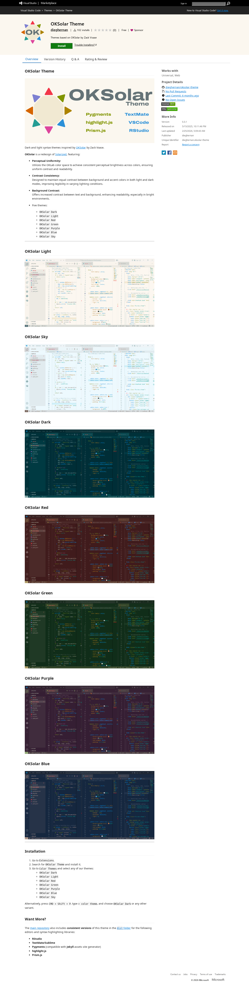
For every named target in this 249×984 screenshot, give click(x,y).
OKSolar (81, 147)
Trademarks (220, 974)
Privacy (193, 974)
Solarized (61, 154)
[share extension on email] (175, 154)
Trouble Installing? (84, 44)
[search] (228, 3)
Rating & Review (96, 59)
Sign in (184, 3)
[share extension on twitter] (164, 154)
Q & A (75, 59)
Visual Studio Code (31, 10)
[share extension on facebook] (170, 154)
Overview (31, 59)
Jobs (185, 974)
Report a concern (190, 144)
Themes (48, 10)
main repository (39, 928)
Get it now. (222, 10)
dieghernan (59, 30)
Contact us (175, 974)
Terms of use (206, 974)
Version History (54, 59)
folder (124, 928)
